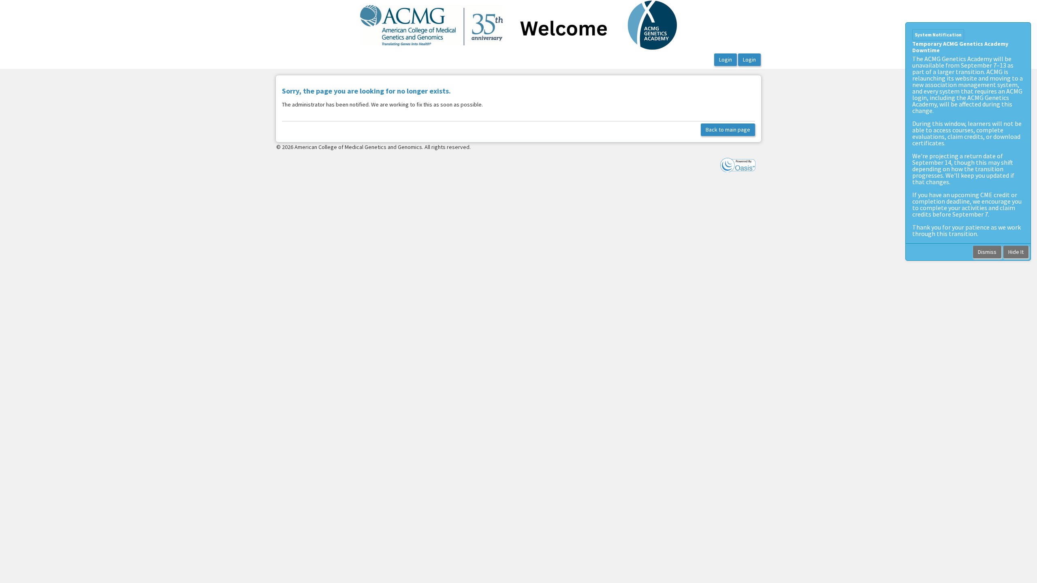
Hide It (1016, 251)
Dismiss (987, 251)
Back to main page (728, 129)
